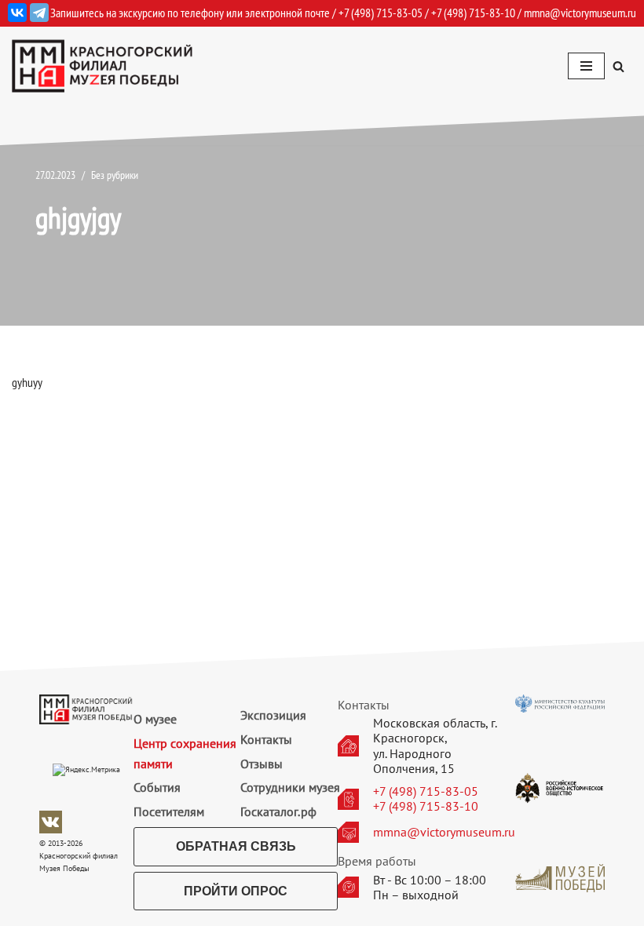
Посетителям (169, 811)
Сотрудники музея (290, 787)
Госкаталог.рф (278, 811)
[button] (618, 66)
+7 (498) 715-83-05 (425, 791)
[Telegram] (39, 12)
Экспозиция (273, 715)
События (157, 787)
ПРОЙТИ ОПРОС (235, 891)
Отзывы (261, 763)
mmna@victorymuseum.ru (580, 12)
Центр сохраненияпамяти (185, 753)
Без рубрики (114, 174)
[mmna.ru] (102, 66)
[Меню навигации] (586, 66)
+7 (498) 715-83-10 (425, 806)
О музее (155, 719)
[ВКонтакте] (17, 12)
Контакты (266, 739)
